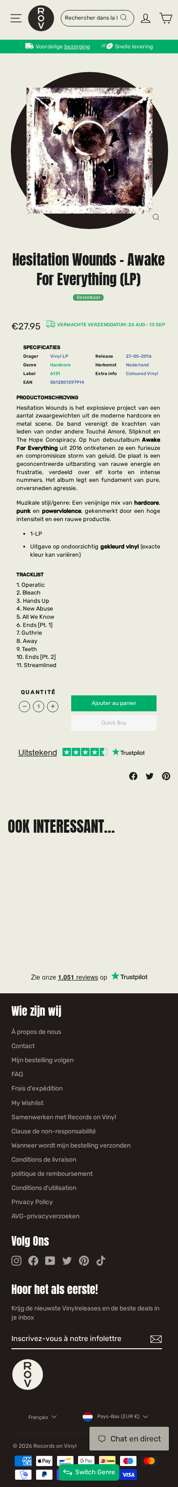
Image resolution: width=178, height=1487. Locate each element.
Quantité (38, 692)
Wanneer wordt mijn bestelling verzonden (71, 1145)
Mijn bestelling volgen (42, 1060)
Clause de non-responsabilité (53, 1131)
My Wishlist (27, 1103)
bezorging (77, 46)
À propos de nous (36, 1032)
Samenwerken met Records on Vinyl (63, 1117)
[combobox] (92, 17)
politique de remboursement (52, 1174)
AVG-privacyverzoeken (45, 1216)
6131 (55, 373)
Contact (23, 1046)
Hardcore (60, 364)
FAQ (17, 1074)
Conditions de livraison (43, 1160)
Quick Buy (114, 723)
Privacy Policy (32, 1202)
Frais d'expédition (37, 1088)
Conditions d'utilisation (43, 1188)
